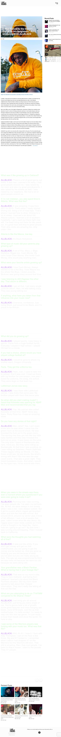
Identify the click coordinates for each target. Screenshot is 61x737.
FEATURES (3, 25)
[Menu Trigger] (57, 3)
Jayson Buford (35, 145)
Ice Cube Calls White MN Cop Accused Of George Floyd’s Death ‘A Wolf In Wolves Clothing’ (7, 700)
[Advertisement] (30, 10)
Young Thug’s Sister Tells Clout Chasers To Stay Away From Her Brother (20, 700)
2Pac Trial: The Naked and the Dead (55, 34)
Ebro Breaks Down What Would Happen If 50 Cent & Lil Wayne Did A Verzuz (7, 717)
